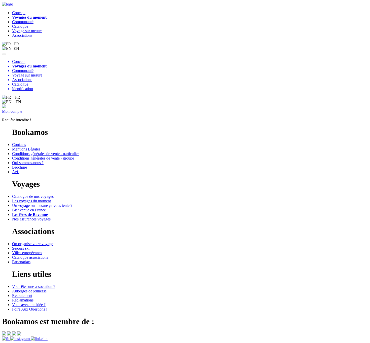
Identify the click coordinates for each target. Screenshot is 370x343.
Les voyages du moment (31, 201)
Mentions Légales (26, 149)
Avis (15, 172)
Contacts (19, 144)
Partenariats (21, 262)
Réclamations (22, 300)
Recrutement (22, 295)
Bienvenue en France (29, 210)
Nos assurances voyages (31, 219)
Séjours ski (20, 248)
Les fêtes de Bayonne (30, 214)
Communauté (22, 22)
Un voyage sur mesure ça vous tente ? (42, 205)
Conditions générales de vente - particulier (45, 153)
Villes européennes (27, 253)
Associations (22, 35)
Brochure (19, 167)
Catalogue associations (30, 257)
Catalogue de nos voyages (33, 196)
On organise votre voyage (32, 244)
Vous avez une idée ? (29, 304)
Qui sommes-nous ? (28, 163)
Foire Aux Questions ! (29, 309)
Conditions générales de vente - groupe (43, 158)
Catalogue (20, 26)
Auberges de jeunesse (29, 291)
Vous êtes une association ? (33, 286)
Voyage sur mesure (27, 31)
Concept (18, 13)
